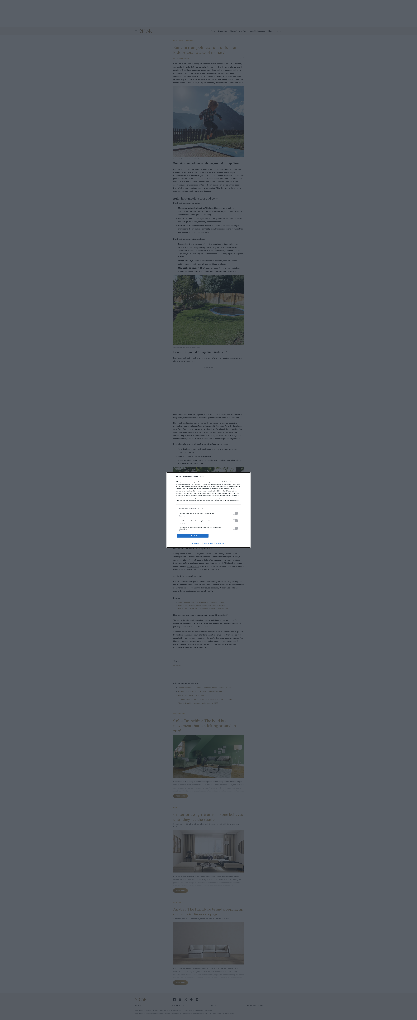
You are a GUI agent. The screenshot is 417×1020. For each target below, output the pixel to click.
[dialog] (208, 510)
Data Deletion (196, 543)
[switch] (235, 513)
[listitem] (208, 508)
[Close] (246, 477)
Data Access (208, 543)
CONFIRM (193, 536)
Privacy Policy (221, 543)
